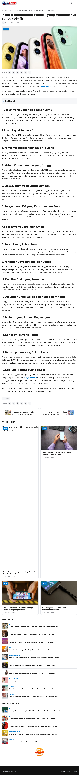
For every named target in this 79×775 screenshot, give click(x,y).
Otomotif (12, 663)
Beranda (4, 10)
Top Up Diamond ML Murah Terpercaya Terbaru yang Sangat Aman (18, 609)
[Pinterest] (25, 72)
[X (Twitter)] (13, 72)
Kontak (75, 771)
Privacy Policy (66, 771)
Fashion (11, 694)
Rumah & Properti (14, 655)
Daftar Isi (10, 101)
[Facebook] (9, 72)
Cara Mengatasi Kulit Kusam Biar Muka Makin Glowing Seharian (31, 681)
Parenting (12, 632)
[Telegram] (21, 72)
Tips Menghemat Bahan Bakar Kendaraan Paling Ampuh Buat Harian (33, 726)
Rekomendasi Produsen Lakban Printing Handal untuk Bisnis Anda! (32, 718)
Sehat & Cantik (13, 671)
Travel (11, 640)
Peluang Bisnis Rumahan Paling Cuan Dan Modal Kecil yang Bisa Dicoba (33, 627)
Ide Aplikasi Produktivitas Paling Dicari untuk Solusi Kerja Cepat (57, 453)
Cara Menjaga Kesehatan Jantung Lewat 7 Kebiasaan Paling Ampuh (32, 673)
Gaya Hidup (12, 686)
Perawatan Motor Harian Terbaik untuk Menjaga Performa (29, 742)
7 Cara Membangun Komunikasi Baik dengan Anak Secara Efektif (31, 634)
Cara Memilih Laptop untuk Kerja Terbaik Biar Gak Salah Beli (29, 650)
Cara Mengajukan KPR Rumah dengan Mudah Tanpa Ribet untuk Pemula (34, 658)
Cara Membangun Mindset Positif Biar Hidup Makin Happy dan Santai (33, 689)
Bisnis (10, 624)
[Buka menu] (75, 3)
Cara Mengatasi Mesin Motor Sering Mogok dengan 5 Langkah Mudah (33, 665)
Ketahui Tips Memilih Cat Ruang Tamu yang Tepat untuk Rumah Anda (33, 734)
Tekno (11, 10)
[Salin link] (29, 72)
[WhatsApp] (17, 72)
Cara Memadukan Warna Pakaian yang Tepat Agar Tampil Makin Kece (33, 696)
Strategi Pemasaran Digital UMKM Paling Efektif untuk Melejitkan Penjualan (35, 711)
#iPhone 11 (6, 398)
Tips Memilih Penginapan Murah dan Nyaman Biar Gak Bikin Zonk (31, 642)
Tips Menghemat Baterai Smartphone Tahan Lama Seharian (56, 609)
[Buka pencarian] (71, 3)
